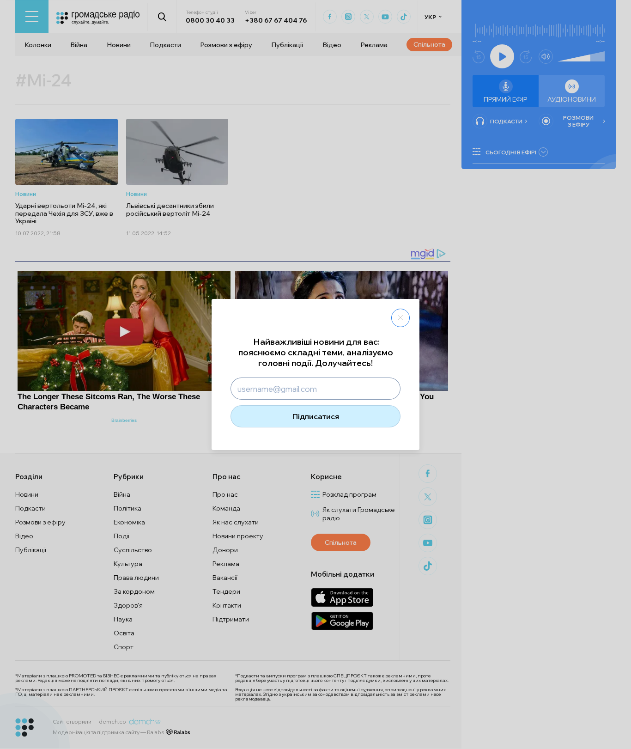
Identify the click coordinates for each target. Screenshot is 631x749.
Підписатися (315, 416)
